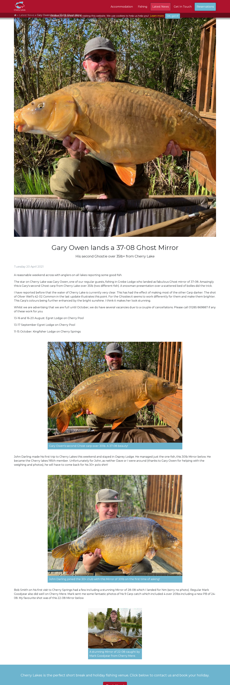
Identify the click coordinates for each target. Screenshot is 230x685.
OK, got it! (172, 15)
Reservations (205, 6)
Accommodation (122, 6)
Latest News (160, 6)
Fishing (142, 6)
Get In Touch (183, 6)
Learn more (157, 15)
